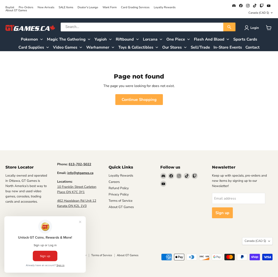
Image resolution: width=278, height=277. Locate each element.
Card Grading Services (135, 7)
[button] (252, 27)
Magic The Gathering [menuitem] (66, 39)
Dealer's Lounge (88, 7)
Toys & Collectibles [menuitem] (135, 47)
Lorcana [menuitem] (150, 39)
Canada (258, 13)
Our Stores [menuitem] (172, 47)
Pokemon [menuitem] (29, 39)
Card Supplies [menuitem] (31, 47)
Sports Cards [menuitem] (245, 39)
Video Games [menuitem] (65, 47)
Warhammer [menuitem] (97, 47)
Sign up (222, 212)
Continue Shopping (139, 99)
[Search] (229, 27)
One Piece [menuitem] (175, 39)
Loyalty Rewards (164, 7)
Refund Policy (119, 188)
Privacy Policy (119, 194)
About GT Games (16, 10)
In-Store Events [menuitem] (227, 47)
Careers (114, 182)
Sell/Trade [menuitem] (200, 47)
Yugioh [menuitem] (100, 39)
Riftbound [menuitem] (125, 39)
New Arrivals (46, 7)
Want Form (110, 7)
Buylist (9, 7)
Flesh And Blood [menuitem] (209, 39)
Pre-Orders (26, 7)
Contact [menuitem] (252, 47)
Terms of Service (120, 200)
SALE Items (66, 7)
